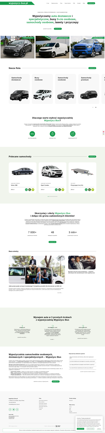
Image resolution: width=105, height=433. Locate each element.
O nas (48, 3)
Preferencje (99, 428)
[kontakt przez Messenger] (13, 409)
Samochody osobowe (43, 403)
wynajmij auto (91, 3)
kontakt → (52, 339)
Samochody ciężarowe (43, 406)
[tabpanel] (22, 177)
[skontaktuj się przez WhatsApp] (26, 189)
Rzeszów (71, 400)
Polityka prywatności (73, 412)
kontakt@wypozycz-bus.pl (14, 404)
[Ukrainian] (103, 134)
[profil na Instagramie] (17, 409)
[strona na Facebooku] (10, 409)
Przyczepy (41, 407)
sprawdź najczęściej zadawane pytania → (88, 371)
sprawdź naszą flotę (47, 28)
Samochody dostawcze (43, 400)
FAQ (74, 3)
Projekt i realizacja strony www (49, 426)
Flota (61, 3)
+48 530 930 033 (12, 402)
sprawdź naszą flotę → (22, 337)
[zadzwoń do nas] (29, 189)
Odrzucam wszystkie (91, 428)
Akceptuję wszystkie (81, 428)
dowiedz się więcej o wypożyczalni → (41, 381)
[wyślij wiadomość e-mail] (33, 189)
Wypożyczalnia (54, 3)
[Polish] (103, 131)
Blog (84, 3)
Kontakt (78, 3)
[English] (103, 132)
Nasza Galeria (68, 3)
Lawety (40, 409)
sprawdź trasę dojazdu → (83, 338)
